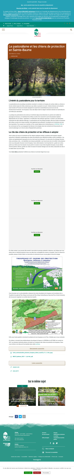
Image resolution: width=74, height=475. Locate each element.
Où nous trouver (45, 434)
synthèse (37, 344)
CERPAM (57, 124)
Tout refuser (37, 472)
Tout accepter (28, 472)
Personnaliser (46, 472)
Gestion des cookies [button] (15, 456)
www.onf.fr (16, 371)
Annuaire (44, 432)
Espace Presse (10, 25)
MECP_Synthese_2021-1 (23, 356)
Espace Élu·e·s (20, 25)
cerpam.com (16, 367)
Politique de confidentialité (44, 456)
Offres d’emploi (45, 437)
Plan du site (54, 456)
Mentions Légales (33, 456)
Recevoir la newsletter (51, 452)
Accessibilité (24, 456)
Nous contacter (49, 448)
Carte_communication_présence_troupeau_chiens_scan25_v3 (32, 352)
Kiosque (55, 432)
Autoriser (37, 171)
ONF (61, 124)
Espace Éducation (30, 25)
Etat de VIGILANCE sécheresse (26, 11)
